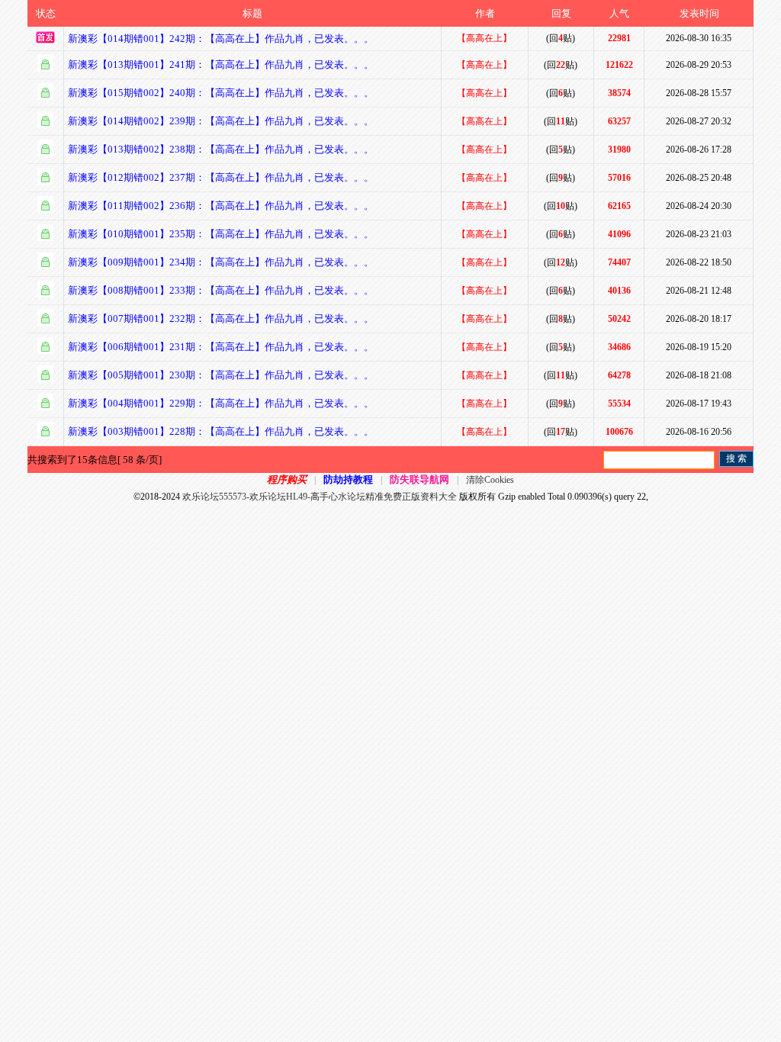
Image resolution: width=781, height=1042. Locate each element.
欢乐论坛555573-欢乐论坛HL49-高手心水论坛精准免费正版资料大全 (319, 496)
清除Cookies (490, 479)
